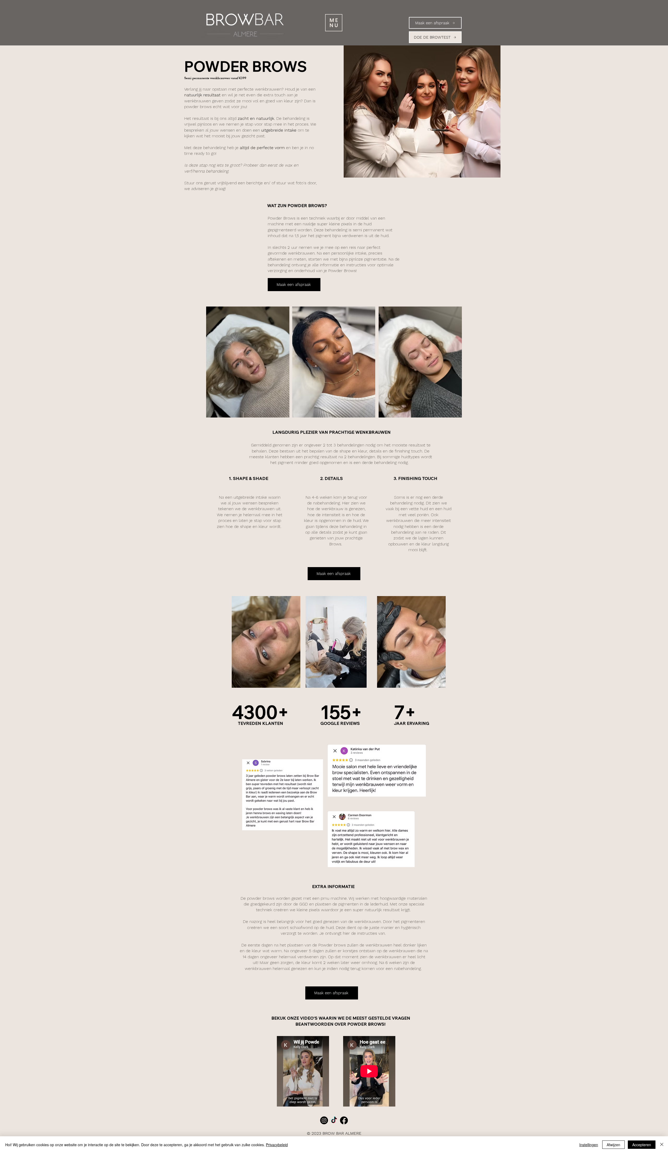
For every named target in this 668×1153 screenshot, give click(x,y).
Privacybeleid (277, 1144)
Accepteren (641, 1144)
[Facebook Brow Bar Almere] (344, 1120)
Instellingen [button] (588, 1144)
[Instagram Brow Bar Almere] (324, 1120)
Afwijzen (613, 1144)
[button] (333, 22)
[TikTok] (334, 1120)
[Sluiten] (662, 1144)
